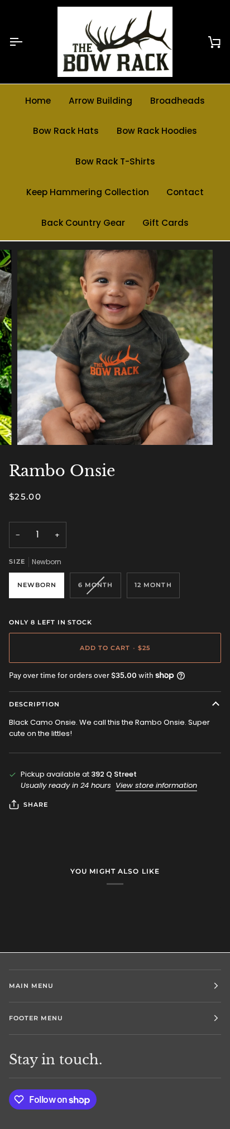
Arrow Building (100, 100)
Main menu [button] (31, 986)
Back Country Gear (83, 223)
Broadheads (177, 100)
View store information (156, 785)
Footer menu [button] (36, 1018)
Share (35, 804)
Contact (185, 192)
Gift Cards (165, 223)
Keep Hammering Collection (87, 192)
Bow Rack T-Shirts (115, 161)
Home (38, 100)
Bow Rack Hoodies (157, 131)
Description (34, 704)
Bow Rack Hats (66, 131)
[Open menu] (25, 42)
